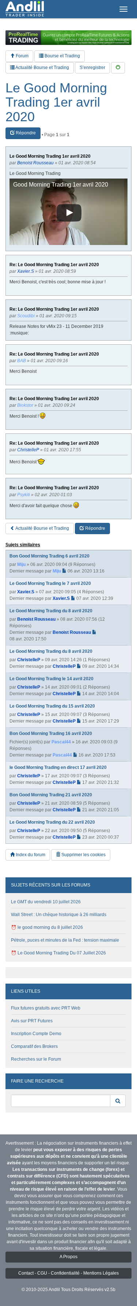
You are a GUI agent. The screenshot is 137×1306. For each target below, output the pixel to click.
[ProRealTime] (68, 37)
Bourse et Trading (61, 55)
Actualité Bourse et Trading (42, 67)
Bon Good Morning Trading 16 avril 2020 (50, 733)
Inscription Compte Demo (36, 1033)
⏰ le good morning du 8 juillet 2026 (47, 927)
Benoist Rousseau (36, 619)
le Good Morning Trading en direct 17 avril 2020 (58, 767)
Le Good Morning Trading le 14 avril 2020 (51, 678)
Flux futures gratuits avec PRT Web (45, 1008)
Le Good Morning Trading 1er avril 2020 (56, 102)
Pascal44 (61, 741)
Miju (21, 564)
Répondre (25, 132)
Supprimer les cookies (83, 854)
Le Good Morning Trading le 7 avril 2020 (50, 583)
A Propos (68, 1256)
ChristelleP (28, 659)
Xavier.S (25, 591)
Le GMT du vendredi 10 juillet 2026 (46, 901)
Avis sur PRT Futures (32, 1020)
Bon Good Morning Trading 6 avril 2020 (49, 556)
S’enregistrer (92, 67)
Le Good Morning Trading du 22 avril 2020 (52, 822)
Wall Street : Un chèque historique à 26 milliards (58, 914)
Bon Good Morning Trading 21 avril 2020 (50, 794)
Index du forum (30, 854)
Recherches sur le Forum (36, 1059)
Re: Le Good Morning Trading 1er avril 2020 (54, 265)
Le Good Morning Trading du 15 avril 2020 (52, 706)
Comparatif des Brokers (34, 1046)
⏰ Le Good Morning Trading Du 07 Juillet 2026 (58, 952)
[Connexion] (118, 67)
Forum (21, 55)
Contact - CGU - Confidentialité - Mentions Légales (68, 1273)
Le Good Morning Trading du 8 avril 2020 (50, 610)
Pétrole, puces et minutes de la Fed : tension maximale (65, 940)
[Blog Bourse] (24, 9)
